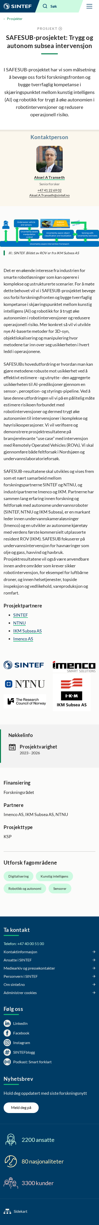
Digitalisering (18, 876)
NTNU (19, 622)
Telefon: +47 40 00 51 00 (24, 943)
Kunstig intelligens (54, 876)
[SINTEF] (17, 6)
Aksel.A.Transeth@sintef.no (49, 195)
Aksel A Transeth (49, 177)
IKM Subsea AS (27, 630)
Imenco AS (23, 638)
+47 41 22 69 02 (49, 190)
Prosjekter (15, 19)
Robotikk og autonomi (24, 888)
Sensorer (60, 888)
